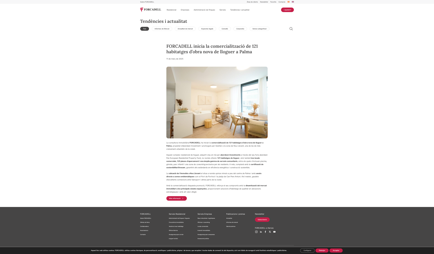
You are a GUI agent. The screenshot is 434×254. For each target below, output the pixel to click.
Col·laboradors (144, 226)
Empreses (185, 10)
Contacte (281, 2)
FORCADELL (195, 143)
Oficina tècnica (173, 230)
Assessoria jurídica (203, 238)
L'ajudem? (287, 10)
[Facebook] (265, 232)
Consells (225, 29)
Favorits (273, 2)
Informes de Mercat (162, 29)
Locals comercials (203, 226)
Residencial (171, 10)
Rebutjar (322, 250)
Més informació (174, 198)
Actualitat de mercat (185, 29)
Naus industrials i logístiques (206, 218)
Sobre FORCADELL (147, 2)
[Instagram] (256, 232)
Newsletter (264, 2)
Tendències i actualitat (239, 10)
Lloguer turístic (173, 238)
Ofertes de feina (145, 222)
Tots (144, 29)
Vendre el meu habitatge (176, 226)
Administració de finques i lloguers (179, 218)
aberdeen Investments (230, 155)
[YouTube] (274, 232)
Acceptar (336, 250)
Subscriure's (262, 220)
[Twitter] (270, 232)
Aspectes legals (207, 29)
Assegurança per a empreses (206, 234)
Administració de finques (204, 10)
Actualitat (229, 218)
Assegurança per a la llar (176, 234)
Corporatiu (240, 29)
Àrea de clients (252, 2)
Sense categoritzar (259, 29)
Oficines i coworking (204, 222)
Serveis (222, 10)
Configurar (307, 250)
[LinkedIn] (260, 232)
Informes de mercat (232, 222)
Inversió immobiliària (204, 230)
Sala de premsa (230, 226)
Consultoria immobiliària (176, 222)
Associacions (144, 230)
